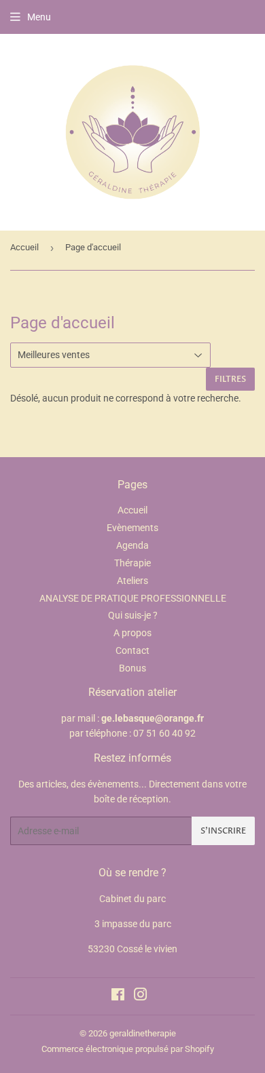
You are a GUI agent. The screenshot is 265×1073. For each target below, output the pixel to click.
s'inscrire (223, 830)
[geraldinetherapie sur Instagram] (140, 996)
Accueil (24, 247)
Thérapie (132, 563)
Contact (132, 650)
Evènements (132, 527)
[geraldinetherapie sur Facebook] (118, 996)
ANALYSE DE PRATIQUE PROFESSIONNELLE (132, 598)
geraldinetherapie (142, 1033)
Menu (39, 17)
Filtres (230, 379)
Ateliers (132, 580)
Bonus (132, 668)
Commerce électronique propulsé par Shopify (127, 1049)
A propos (132, 632)
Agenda (132, 545)
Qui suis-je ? (133, 615)
